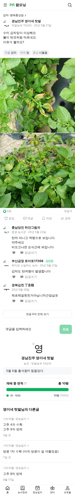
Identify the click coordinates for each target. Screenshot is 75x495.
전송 (66, 329)
